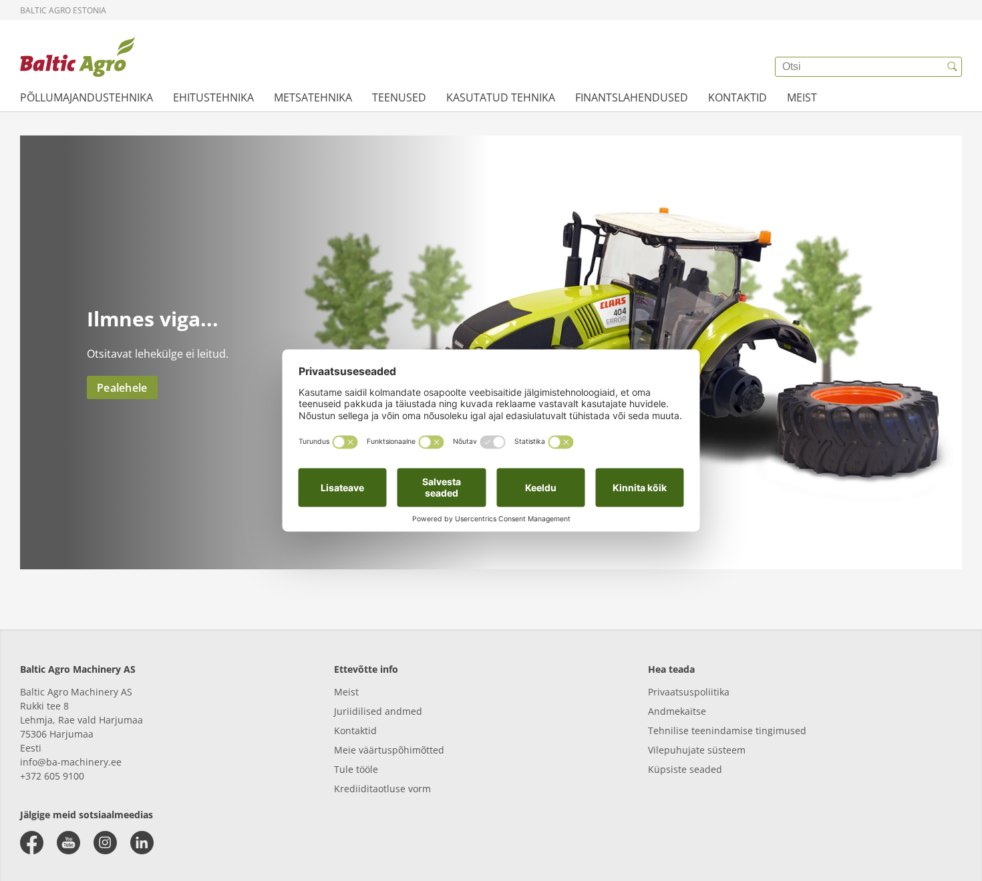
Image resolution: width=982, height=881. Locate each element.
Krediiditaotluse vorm (382, 788)
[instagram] (105, 842)
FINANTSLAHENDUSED (631, 97)
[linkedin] (142, 842)
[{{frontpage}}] (77, 56)
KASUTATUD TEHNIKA (500, 97)
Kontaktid (355, 730)
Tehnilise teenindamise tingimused (727, 730)
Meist (346, 691)
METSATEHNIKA (313, 97)
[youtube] (68, 842)
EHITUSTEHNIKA (213, 97)
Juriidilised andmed (378, 711)
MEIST (802, 97)
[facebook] (31, 842)
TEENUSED (399, 97)
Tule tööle (356, 769)
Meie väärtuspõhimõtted (389, 750)
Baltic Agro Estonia (63, 10)
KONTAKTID (737, 97)
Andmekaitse (677, 711)
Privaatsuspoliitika (688, 691)
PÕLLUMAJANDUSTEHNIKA (86, 97)
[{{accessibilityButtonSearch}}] (952, 67)
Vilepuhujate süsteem (697, 750)
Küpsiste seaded (685, 769)
